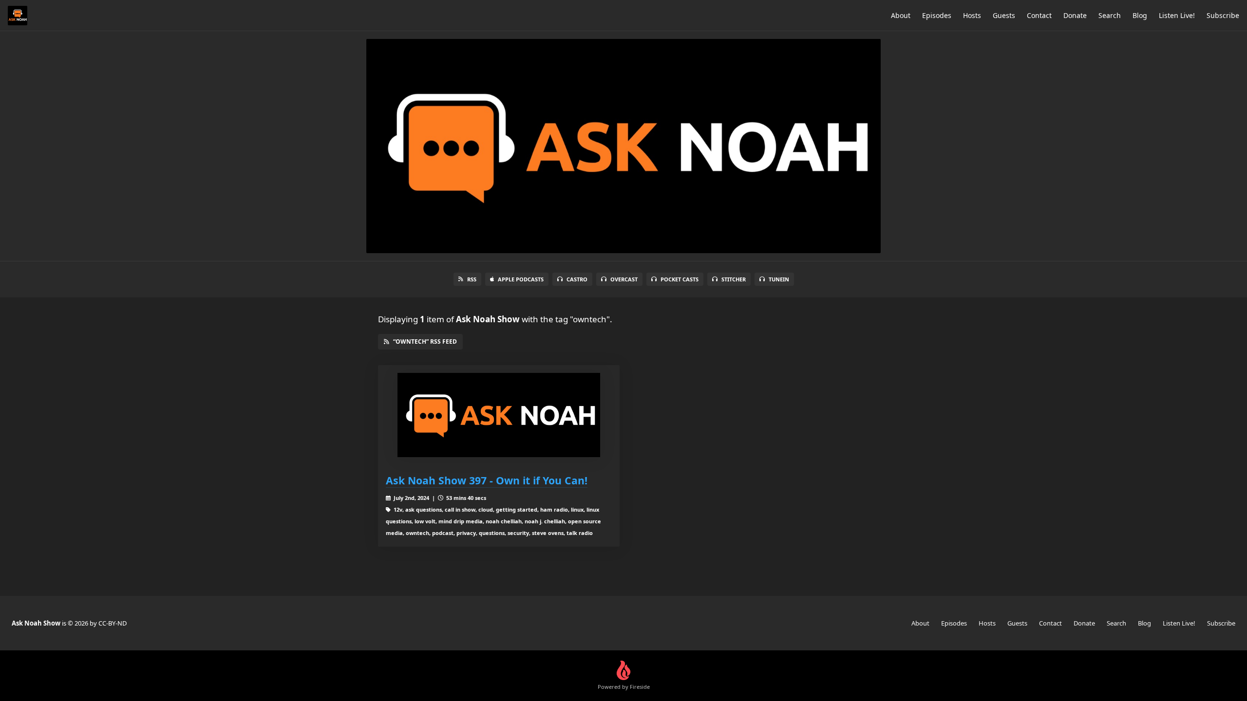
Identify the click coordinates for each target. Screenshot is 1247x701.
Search (1109, 15)
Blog (1140, 15)
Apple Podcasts (521, 279)
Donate (1075, 15)
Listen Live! (1177, 15)
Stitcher (733, 279)
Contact (1039, 15)
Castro (577, 279)
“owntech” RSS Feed (425, 341)
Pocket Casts (680, 279)
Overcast (624, 279)
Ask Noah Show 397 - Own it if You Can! (486, 480)
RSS (471, 279)
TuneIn (779, 279)
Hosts (972, 15)
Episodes (936, 15)
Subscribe (1223, 15)
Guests (1004, 15)
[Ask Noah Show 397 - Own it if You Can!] (499, 415)
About (900, 15)
